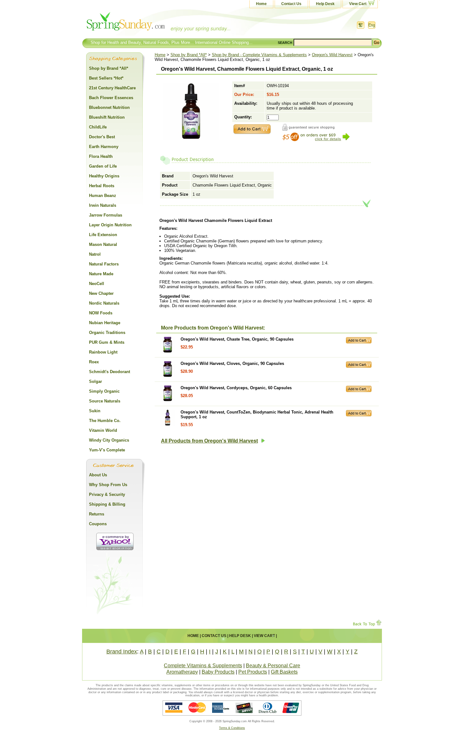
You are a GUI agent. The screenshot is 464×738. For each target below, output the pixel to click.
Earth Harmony (103, 146)
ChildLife (98, 127)
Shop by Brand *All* (188, 54)
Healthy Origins (104, 176)
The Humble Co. (105, 420)
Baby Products (218, 672)
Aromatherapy (182, 672)
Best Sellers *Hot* (106, 78)
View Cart (357, 4)
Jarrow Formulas (105, 215)
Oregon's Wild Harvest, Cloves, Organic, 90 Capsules (232, 363)
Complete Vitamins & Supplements (203, 665)
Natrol (95, 254)
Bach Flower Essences (111, 97)
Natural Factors (104, 264)
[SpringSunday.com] (145, 23)
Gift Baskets (284, 672)
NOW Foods (100, 313)
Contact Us (291, 4)
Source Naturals (104, 401)
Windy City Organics (109, 440)
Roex (94, 362)
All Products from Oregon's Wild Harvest (209, 440)
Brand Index (121, 651)
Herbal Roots (101, 185)
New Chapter (101, 293)
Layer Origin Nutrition (110, 225)
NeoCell (96, 283)
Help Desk (325, 4)
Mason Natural (103, 244)
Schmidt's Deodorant (109, 371)
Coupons (98, 523)
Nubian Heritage (104, 322)
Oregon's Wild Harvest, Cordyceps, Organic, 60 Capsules (236, 387)
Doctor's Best (102, 136)
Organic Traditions (107, 332)
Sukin (94, 410)
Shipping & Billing (107, 504)
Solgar (95, 381)
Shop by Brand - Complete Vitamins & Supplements (259, 54)
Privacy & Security (107, 494)
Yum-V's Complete (107, 450)
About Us (98, 475)
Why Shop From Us (108, 484)
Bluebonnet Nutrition (109, 107)
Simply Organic (104, 391)
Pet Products (252, 672)
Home (261, 4)
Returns (96, 514)
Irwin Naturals (102, 205)
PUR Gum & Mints (106, 342)
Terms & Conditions (232, 727)
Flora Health (101, 156)
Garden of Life (103, 166)
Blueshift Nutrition (107, 117)
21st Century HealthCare (112, 88)
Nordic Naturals (104, 303)
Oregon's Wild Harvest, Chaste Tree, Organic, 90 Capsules (237, 339)
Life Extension (103, 234)
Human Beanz (102, 195)
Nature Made (101, 273)
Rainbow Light (103, 352)
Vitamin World (103, 430)
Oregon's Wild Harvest (332, 54)
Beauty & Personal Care (273, 665)
